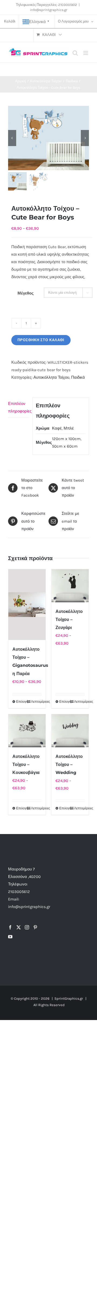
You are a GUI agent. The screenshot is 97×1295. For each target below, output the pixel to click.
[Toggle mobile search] (75, 53)
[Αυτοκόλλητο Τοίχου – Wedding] (70, 730)
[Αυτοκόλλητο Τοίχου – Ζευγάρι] (70, 585)
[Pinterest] (35, 927)
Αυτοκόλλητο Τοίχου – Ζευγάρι (69, 619)
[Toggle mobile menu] (86, 53)
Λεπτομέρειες (36, 702)
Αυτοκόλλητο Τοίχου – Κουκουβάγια (26, 764)
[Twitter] (18, 927)
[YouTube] (10, 937)
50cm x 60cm (65, 446)
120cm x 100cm (66, 438)
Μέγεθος (26, 293)
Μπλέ (69, 428)
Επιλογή (21, 702)
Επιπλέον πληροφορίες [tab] (18, 407)
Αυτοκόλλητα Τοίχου (51, 377)
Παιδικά (78, 377)
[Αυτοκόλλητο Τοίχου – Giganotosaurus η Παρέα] (27, 604)
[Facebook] (10, 927)
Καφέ (57, 428)
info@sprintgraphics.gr (48, 10)
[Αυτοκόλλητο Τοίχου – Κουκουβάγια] (27, 730)
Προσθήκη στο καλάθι (41, 340)
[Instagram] (27, 927)
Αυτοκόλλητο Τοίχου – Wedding (69, 764)
